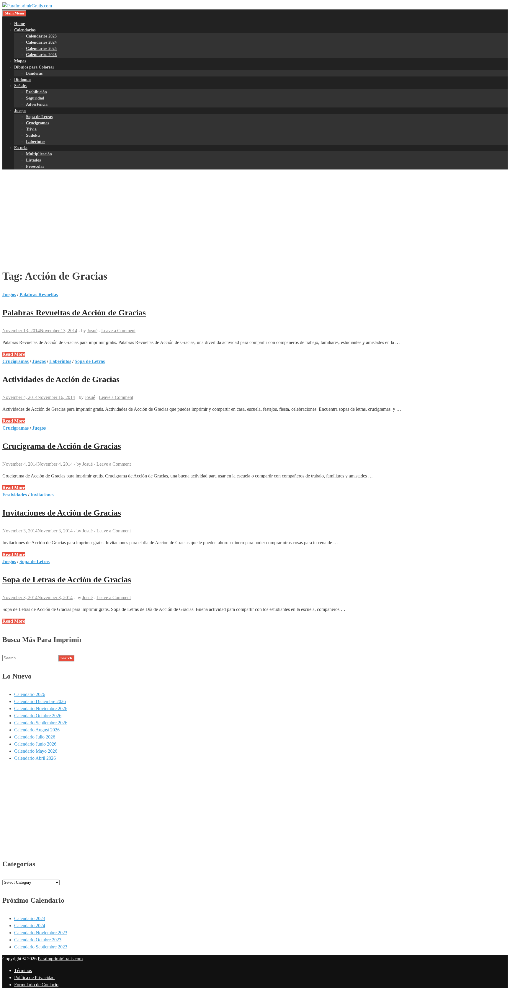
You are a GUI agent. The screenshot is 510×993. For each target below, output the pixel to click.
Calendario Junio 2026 (35, 743)
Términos (23, 970)
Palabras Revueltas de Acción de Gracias (74, 312)
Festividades (14, 494)
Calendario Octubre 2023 (37, 939)
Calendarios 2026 (41, 55)
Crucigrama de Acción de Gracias (61, 446)
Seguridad (35, 98)
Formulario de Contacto (36, 984)
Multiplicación (39, 154)
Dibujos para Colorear (34, 67)
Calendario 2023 (29, 918)
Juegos (20, 110)
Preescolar (35, 166)
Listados (33, 160)
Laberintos (35, 141)
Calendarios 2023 (41, 36)
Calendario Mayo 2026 (35, 751)
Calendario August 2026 (37, 729)
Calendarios (24, 30)
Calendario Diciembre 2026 (40, 701)
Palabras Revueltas (38, 294)
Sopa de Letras (39, 117)
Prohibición (36, 92)
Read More (13, 354)
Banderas (34, 73)
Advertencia (37, 104)
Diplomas (22, 79)
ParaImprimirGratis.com (60, 958)
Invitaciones (42, 494)
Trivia (31, 129)
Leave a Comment (118, 330)
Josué (92, 330)
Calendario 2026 (29, 694)
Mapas (20, 61)
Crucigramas (37, 123)
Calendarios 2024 (41, 42)
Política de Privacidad (34, 977)
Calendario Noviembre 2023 (40, 932)
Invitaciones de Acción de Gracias (61, 512)
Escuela (20, 148)
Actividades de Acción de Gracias (61, 379)
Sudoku (33, 135)
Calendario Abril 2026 (35, 758)
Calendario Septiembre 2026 (40, 722)
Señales (20, 86)
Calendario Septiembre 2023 (40, 946)
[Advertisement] (255, 215)
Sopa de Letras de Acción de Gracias (66, 579)
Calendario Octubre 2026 (37, 715)
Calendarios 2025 (41, 48)
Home (19, 24)
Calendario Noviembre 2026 (40, 708)
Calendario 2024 (29, 925)
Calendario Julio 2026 (34, 736)
